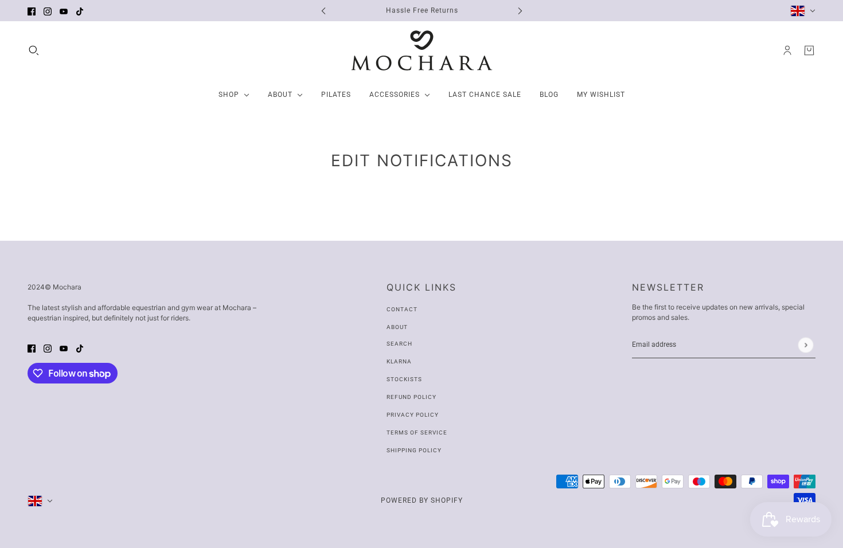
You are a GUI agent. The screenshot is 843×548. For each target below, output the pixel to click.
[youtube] (63, 10)
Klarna (399, 361)
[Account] (787, 50)
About (397, 327)
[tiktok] (79, 10)
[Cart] (809, 50)
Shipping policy (414, 450)
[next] (520, 10)
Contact (402, 309)
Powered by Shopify (422, 500)
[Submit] (805, 345)
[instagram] (47, 10)
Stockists (404, 379)
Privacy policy (413, 415)
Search (399, 343)
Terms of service (417, 432)
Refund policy (411, 397)
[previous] (323, 10)
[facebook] (31, 10)
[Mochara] (421, 50)
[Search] (34, 50)
